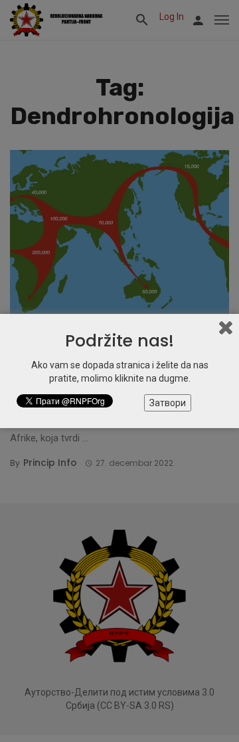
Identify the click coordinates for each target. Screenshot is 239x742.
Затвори (167, 403)
